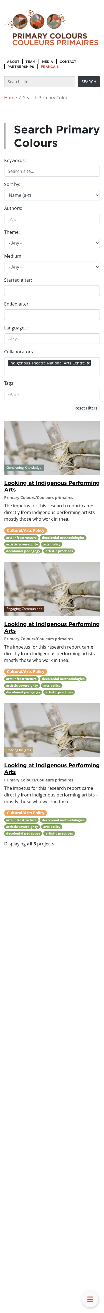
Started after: (18, 280)
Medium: (13, 256)
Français (50, 66)
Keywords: (15, 160)
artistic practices (59, 550)
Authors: (13, 208)
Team (30, 61)
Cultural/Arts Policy (25, 530)
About (13, 61)
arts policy (51, 544)
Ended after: (17, 304)
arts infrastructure (21, 537)
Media (47, 61)
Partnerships (20, 66)
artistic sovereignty (22, 544)
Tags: (9, 383)
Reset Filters (86, 408)
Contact (68, 61)
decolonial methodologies (63, 537)
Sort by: (12, 184)
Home (10, 98)
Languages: (16, 328)
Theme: (12, 232)
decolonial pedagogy (23, 550)
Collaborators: (19, 352)
